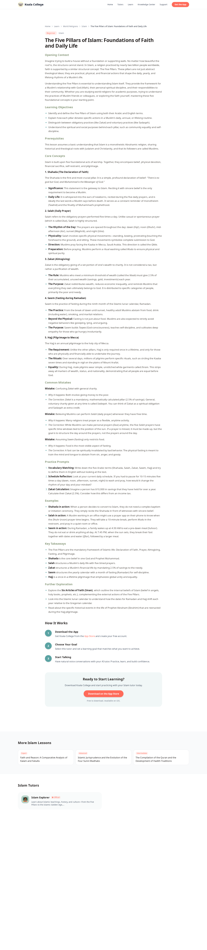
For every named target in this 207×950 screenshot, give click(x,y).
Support (163, 4)
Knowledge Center (146, 4)
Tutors (120, 4)
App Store (89, 636)
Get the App (180, 4)
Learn (130, 4)
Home (110, 4)
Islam (84, 26)
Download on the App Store (103, 693)
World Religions (70, 26)
